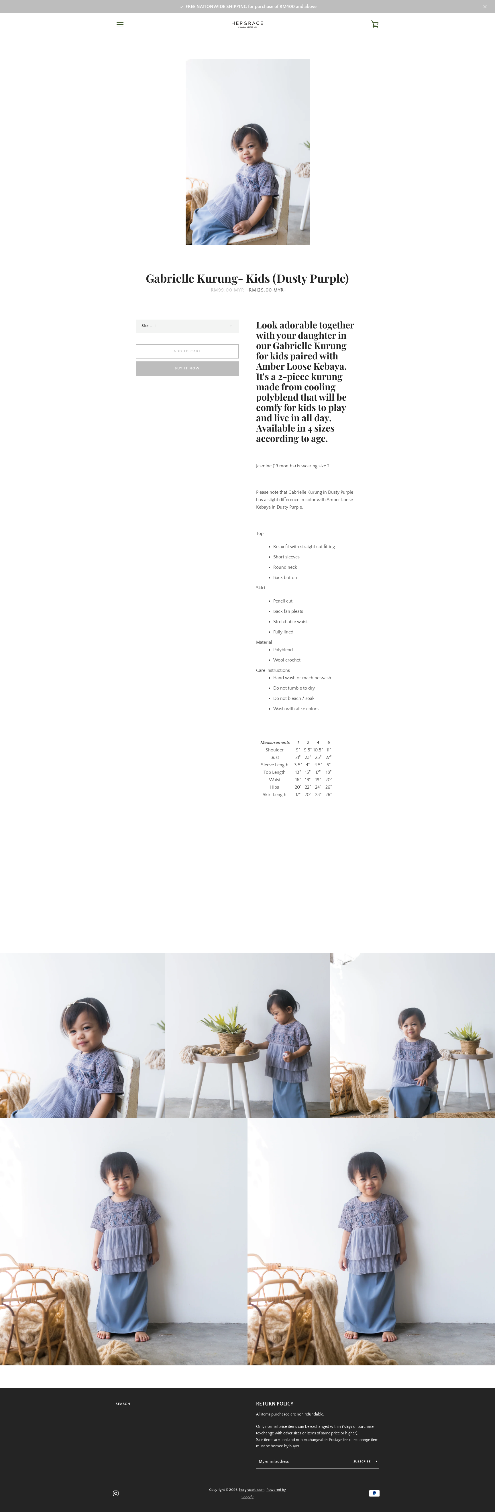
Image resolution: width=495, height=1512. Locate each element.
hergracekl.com (251, 1490)
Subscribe (362, 1461)
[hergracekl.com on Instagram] (116, 1493)
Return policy (274, 1404)
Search (123, 1404)
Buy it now (187, 368)
